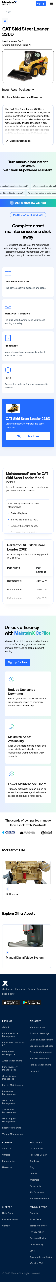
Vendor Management (12, 1134)
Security (34, 1213)
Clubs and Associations (41, 1039)
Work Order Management (9, 1102)
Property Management (41, 1052)
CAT (10, 11)
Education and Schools (41, 1046)
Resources (42, 989)
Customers (7, 989)
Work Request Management (9, 1120)
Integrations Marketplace (8, 1053)
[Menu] (51, 3)
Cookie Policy (36, 1244)
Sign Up (41, 3)
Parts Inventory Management (10, 1068)
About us (6, 1148)
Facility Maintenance (12, 1085)
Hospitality (35, 1071)
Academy (34, 1161)
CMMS (5, 1027)
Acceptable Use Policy (41, 1257)
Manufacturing (37, 1027)
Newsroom (7, 1167)
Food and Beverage (39, 1033)
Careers (6, 1155)
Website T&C (36, 1263)
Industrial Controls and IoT (13, 1044)
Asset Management (12, 1060)
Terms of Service (38, 1225)
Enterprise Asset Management (10, 1034)
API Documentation (39, 1198)
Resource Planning (11, 1127)
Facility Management (40, 1064)
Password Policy (38, 1238)
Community (35, 1186)
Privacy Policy (37, 1232)
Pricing (31, 989)
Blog (32, 1167)
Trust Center (36, 1219)
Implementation (10, 1219)
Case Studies (36, 1148)
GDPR (32, 1250)
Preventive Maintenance (9, 1092)
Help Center (8, 1213)
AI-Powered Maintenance (9, 1111)
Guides (33, 1173)
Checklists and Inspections (9, 1077)
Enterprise (20, 989)
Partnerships (8, 1161)
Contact (6, 1225)
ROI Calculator (37, 1192)
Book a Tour (8, 994)
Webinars (34, 1180)
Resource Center (38, 1155)
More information (20, 140)
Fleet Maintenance (39, 1058)
